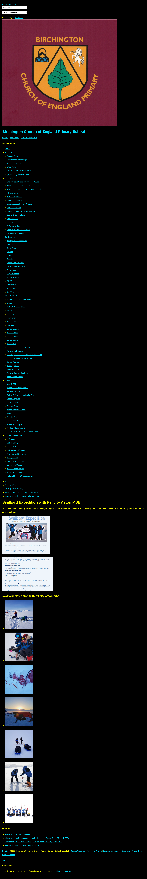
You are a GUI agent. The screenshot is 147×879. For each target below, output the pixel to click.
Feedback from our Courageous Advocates (22, 492)
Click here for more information (65, 871)
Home (7, 481)
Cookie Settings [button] (8, 855)
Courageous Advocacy (14, 489)
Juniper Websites (78, 851)
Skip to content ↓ (9, 4)
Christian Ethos (11, 485)
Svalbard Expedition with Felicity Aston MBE (23, 496)
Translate (19, 18)
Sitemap (106, 851)
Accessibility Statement (120, 851)
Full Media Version (94, 851)
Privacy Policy (137, 851)
